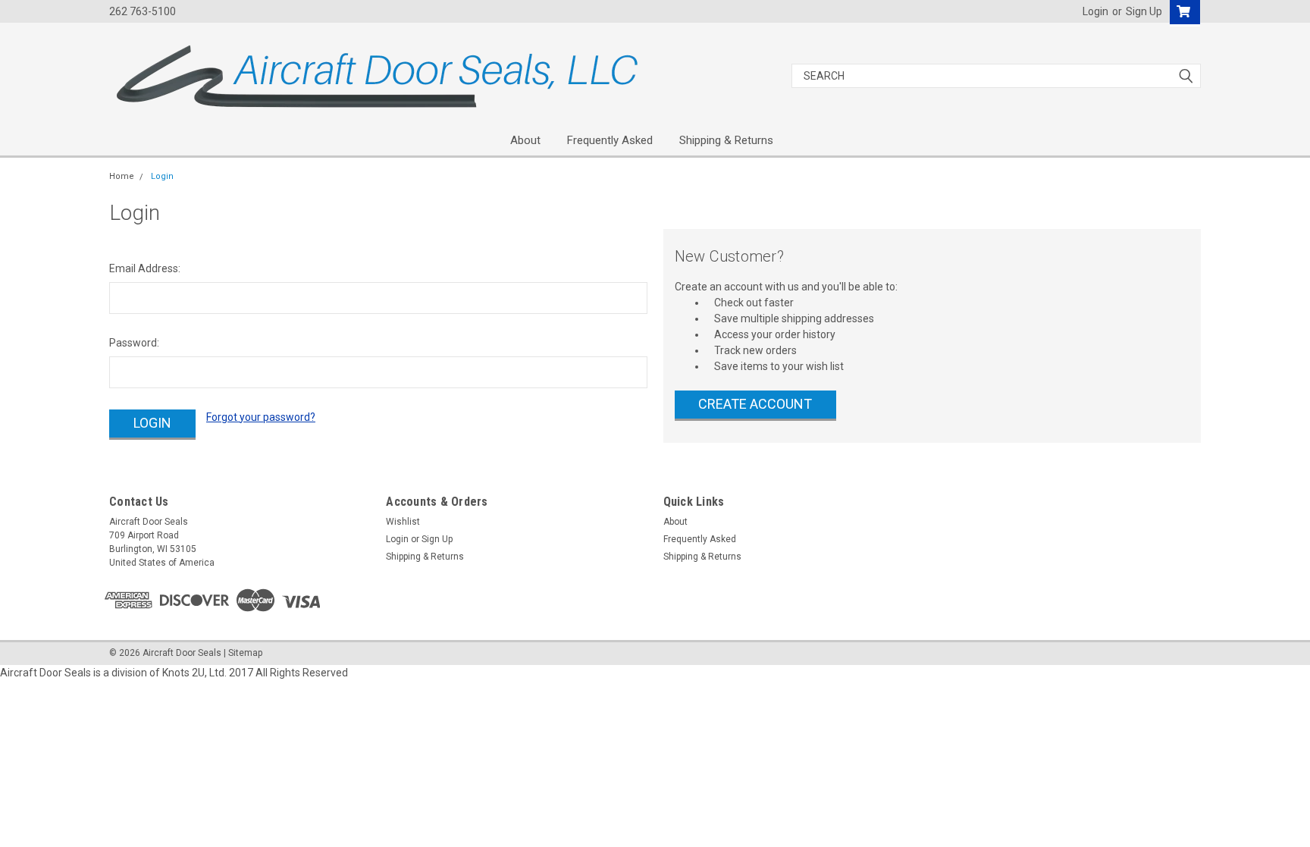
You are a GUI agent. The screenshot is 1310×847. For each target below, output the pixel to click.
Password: (134, 343)
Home (121, 176)
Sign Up (1144, 11)
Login (1095, 11)
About (525, 140)
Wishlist (403, 521)
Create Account (755, 404)
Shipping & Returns (726, 140)
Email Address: (144, 268)
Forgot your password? (260, 417)
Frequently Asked (610, 140)
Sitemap (245, 653)
